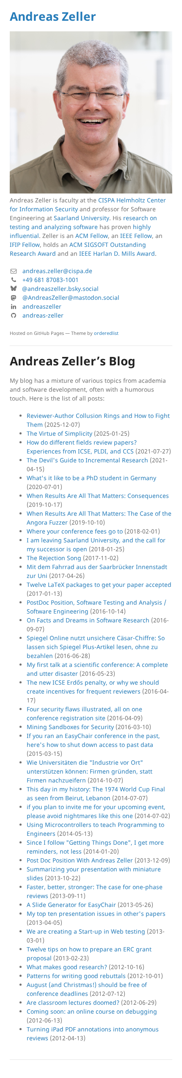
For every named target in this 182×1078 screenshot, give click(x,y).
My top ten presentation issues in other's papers (96, 913)
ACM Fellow (91, 236)
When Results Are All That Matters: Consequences (98, 496)
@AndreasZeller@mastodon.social (70, 297)
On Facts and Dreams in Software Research (88, 620)
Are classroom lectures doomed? (73, 1002)
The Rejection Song (54, 558)
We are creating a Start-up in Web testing (86, 931)
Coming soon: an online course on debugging (92, 1011)
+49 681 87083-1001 (50, 280)
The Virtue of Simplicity (59, 433)
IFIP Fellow (25, 244)
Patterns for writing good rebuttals (76, 976)
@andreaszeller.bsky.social (60, 289)
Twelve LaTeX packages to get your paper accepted (99, 584)
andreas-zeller (42, 315)
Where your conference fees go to (75, 531)
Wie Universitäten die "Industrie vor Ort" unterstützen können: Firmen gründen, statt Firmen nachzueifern (89, 771)
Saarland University (81, 218)
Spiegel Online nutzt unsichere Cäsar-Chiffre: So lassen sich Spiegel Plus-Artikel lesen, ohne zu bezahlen (96, 647)
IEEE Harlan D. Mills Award (117, 253)
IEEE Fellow (136, 236)
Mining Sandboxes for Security (70, 727)
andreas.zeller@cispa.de (57, 271)
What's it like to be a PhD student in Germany (91, 478)
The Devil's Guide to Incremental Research (87, 460)
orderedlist (106, 333)
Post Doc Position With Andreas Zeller (80, 860)
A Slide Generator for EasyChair (71, 905)
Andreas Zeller (53, 16)
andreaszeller (41, 306)
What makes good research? (67, 967)
